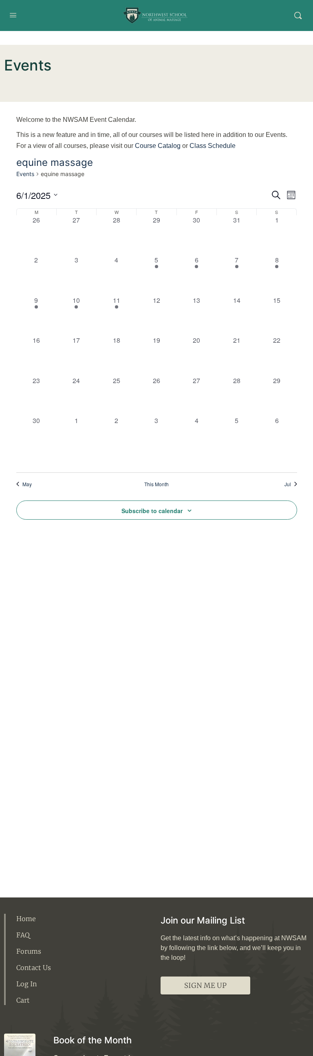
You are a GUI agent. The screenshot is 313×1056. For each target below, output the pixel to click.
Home (26, 919)
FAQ (23, 935)
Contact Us (33, 967)
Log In (26, 984)
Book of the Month (92, 1040)
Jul (287, 484)
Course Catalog (158, 145)
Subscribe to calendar (152, 511)
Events (25, 173)
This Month (156, 484)
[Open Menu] (13, 15)
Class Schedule (213, 145)
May (27, 484)
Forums (28, 951)
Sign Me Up (205, 985)
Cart (23, 1000)
